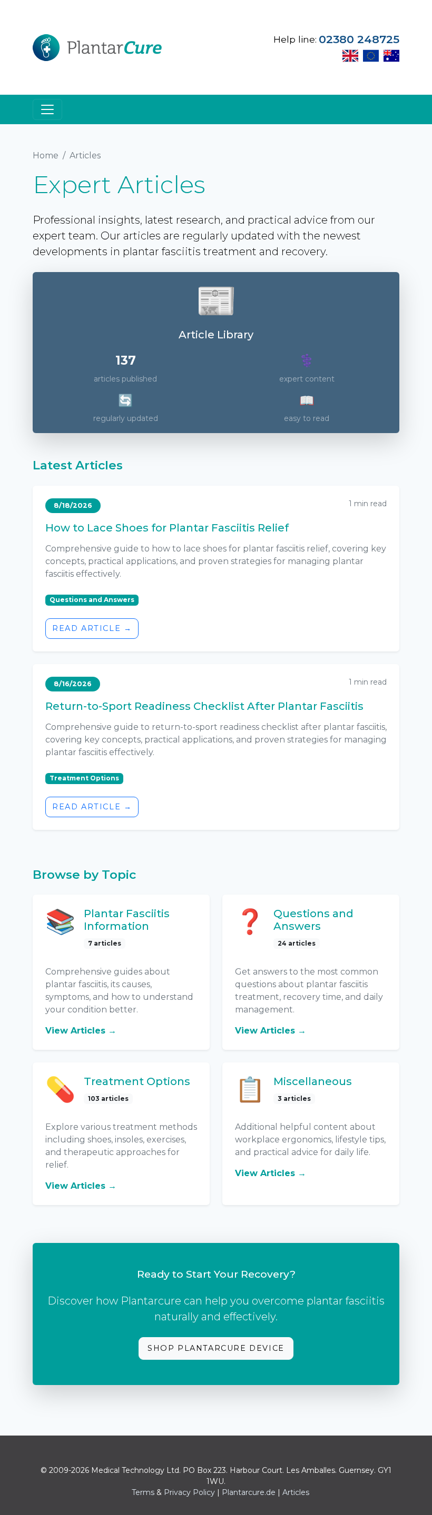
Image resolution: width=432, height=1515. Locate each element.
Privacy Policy (189, 1492)
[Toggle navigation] (47, 109)
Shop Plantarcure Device (216, 1348)
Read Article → (92, 628)
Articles (295, 1492)
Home (45, 155)
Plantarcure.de (249, 1492)
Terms (143, 1492)
